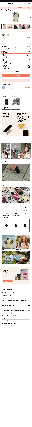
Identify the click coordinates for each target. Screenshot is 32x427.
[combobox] (16, 39)
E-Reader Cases (20, 5)
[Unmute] (9, 157)
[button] (26, 3)
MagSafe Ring (4, 46)
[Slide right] (30, 17)
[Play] (19, 155)
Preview (17, 71)
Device (3, 37)
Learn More (29, 37)
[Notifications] (6, 3)
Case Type (3, 41)
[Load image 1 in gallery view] (4, 26)
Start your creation (7, 281)
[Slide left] (1, 17)
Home (1, 9)
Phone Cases (9, 5)
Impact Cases (5, 9)
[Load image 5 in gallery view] (28, 26)
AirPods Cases (15, 5)
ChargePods (26, 5)
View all (29, 141)
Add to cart (27, 87)
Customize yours (3, 5)
